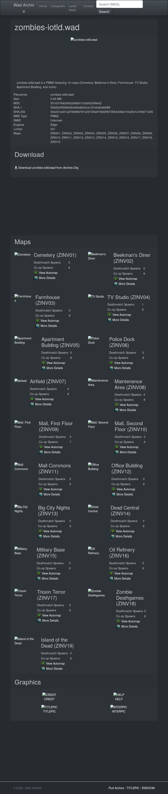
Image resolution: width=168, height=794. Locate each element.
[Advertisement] (84, 206)
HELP (119, 699)
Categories (58, 6)
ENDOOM (148, 788)
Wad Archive (24, 8)
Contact (88, 6)
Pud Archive (116, 788)
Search (104, 11)
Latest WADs (73, 8)
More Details (47, 278)
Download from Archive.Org (48, 167)
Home (43, 6)
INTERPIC (118, 711)
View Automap (48, 273)
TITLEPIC (49, 711)
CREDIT (49, 699)
